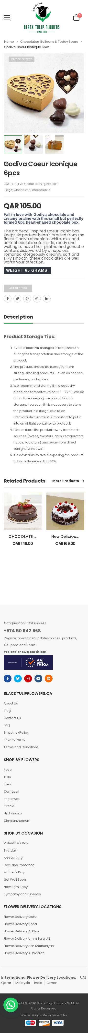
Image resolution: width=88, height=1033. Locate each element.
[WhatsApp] (37, 299)
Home (9, 41)
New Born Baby (16, 887)
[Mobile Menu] (7, 17)
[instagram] (28, 678)
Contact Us (12, 718)
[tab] (18, 317)
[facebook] (7, 678)
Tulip (7, 777)
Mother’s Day (14, 872)
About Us (11, 703)
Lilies (7, 784)
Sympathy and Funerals (22, 894)
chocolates (41, 190)
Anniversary (13, 857)
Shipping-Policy (16, 732)
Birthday (10, 850)
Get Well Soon (15, 879)
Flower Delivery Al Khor (21, 931)
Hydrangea (13, 813)
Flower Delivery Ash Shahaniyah (29, 945)
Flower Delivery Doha (20, 924)
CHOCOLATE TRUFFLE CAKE (34, 536)
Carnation (12, 791)
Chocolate (22, 190)
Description (18, 316)
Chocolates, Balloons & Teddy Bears (49, 41)
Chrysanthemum (17, 820)
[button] (10, 1005)
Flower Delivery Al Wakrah (24, 953)
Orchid (9, 806)
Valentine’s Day (16, 843)
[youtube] (38, 678)
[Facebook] (7, 299)
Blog (7, 710)
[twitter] (18, 678)
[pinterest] (49, 678)
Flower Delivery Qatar (21, 916)
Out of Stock (21, 59)
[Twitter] (17, 299)
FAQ (7, 725)
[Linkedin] (47, 299)
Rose (8, 769)
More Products (65, 480)
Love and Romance (19, 865)
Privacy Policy (14, 740)
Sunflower (12, 798)
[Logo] (41, 17)
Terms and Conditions (21, 747)
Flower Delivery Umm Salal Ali (27, 938)
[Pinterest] (27, 299)
